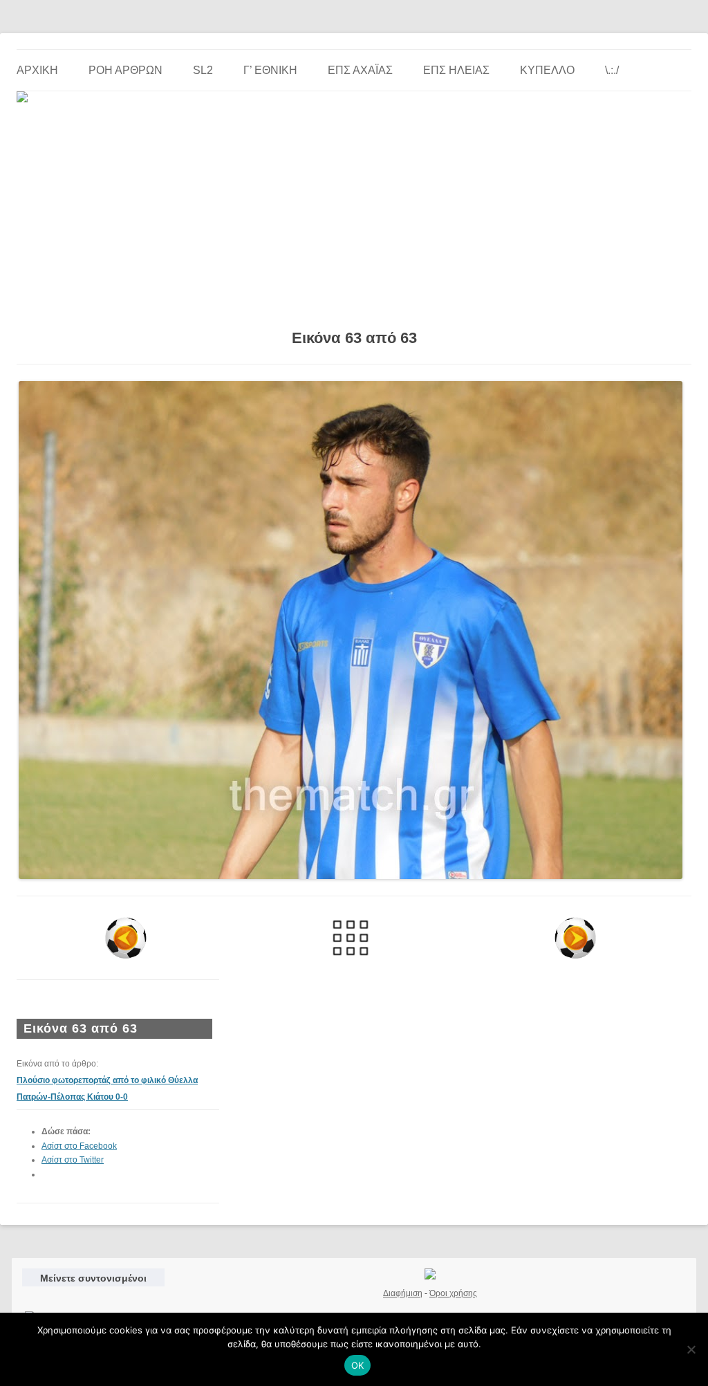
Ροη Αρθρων (125, 70)
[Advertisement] (354, 211)
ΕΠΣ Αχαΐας (360, 70)
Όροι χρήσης (453, 1293)
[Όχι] (691, 1349)
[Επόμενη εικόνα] (575, 938)
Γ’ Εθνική (270, 70)
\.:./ (612, 70)
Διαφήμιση (402, 1293)
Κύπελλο (547, 70)
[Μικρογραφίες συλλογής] (350, 938)
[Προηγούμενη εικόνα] (125, 938)
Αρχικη (37, 70)
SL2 (203, 70)
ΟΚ (357, 1365)
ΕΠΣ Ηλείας (456, 70)
